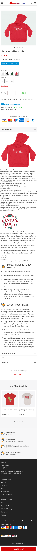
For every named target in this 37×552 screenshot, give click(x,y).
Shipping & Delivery (6, 509)
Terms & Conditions (6, 494)
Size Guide (4, 86)
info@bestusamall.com (7, 468)
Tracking (3, 515)
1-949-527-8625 (5, 466)
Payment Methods (6, 506)
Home (2, 8)
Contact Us (4, 485)
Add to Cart (19, 549)
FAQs (2, 503)
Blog (2, 488)
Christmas (8, 8)
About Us (3, 482)
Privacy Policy (5, 491)
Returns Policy (5, 512)
